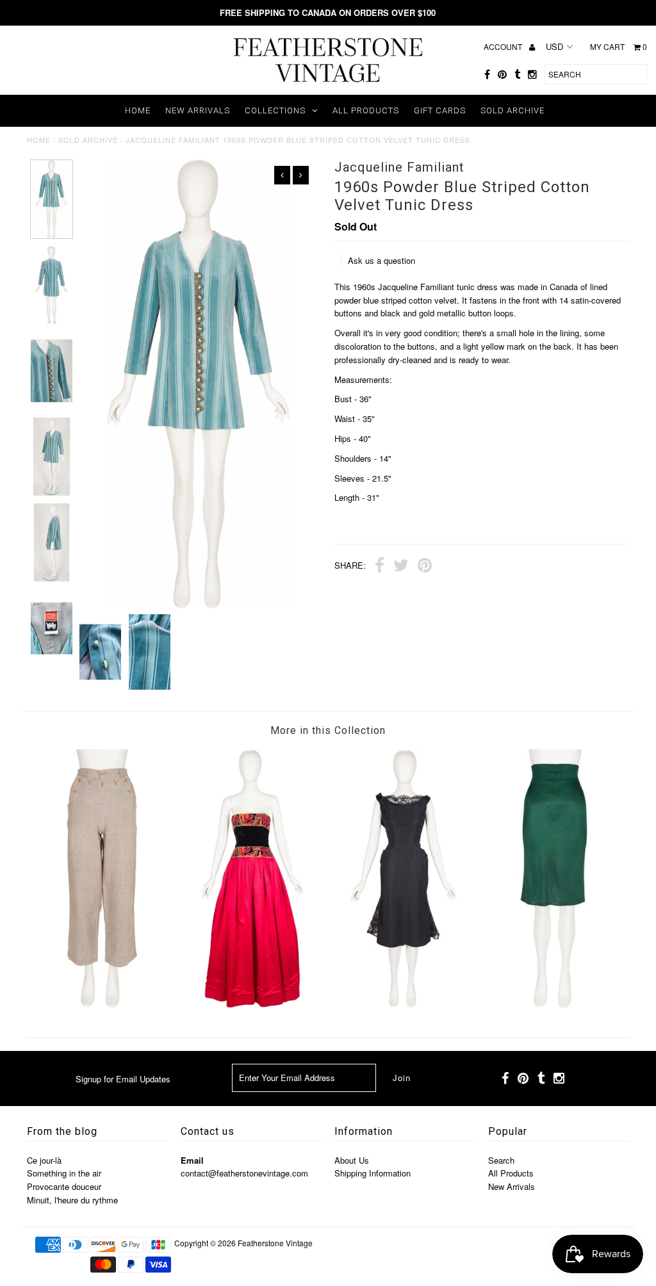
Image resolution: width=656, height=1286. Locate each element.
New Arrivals (197, 110)
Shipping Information (372, 1173)
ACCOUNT (504, 46)
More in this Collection (328, 730)
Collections (275, 110)
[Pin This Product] (425, 566)
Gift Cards (440, 110)
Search (501, 1160)
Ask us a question (381, 260)
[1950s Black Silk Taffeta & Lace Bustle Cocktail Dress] (403, 1004)
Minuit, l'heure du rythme (72, 1200)
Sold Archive (512, 110)
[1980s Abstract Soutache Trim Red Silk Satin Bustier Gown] (253, 1004)
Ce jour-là (44, 1160)
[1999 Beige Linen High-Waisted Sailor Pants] (102, 1004)
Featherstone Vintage (275, 1242)
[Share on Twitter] (401, 566)
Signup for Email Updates (123, 1079)
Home (138, 110)
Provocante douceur (64, 1186)
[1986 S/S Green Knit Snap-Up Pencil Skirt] (554, 1004)
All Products (365, 110)
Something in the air (64, 1173)
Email (192, 1160)
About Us (351, 1160)
